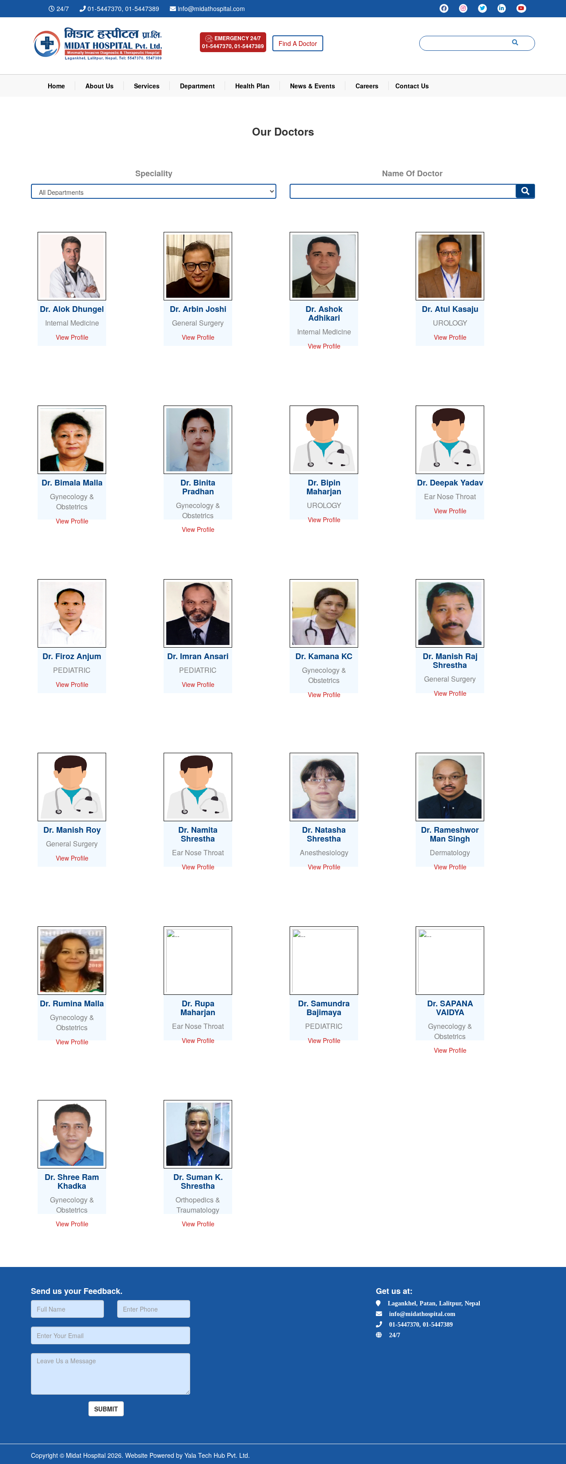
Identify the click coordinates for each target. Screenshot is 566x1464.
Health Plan (252, 85)
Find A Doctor (298, 43)
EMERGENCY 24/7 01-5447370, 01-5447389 (233, 42)
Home (56, 85)
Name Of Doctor (412, 173)
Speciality (153, 173)
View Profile (72, 337)
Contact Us (412, 85)
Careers (367, 85)
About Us (99, 85)
